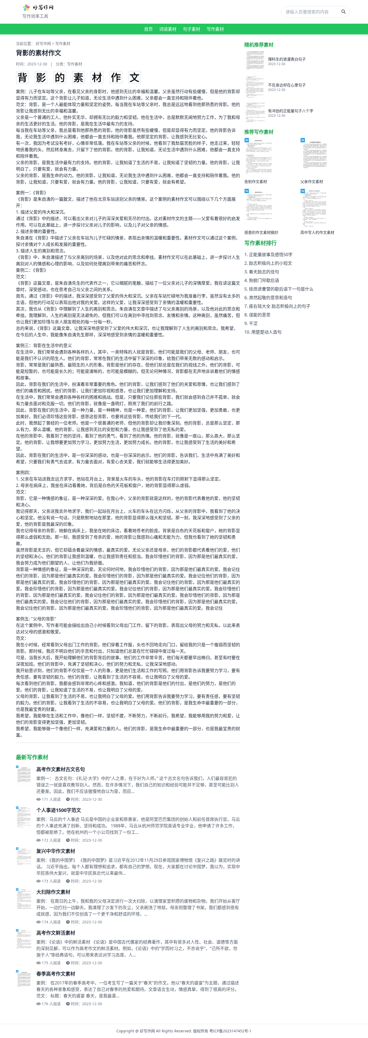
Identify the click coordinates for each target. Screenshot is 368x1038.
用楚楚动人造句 (266, 332)
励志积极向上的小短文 (270, 263)
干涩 (253, 323)
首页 (148, 29)
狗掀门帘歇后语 (264, 280)
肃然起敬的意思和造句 (270, 298)
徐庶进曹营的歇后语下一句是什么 (281, 289)
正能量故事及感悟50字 (271, 254)
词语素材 (167, 29)
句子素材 (191, 29)
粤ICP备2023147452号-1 (230, 1030)
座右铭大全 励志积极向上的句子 (279, 306)
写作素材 (215, 29)
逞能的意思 (259, 315)
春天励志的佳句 (264, 272)
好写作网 (43, 43)
